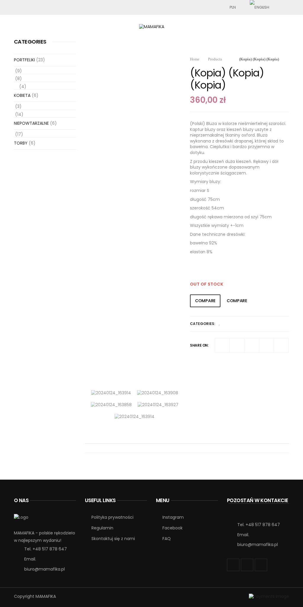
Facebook (172, 528)
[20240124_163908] (157, 393)
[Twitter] (237, 345)
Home (194, 59)
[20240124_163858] (111, 405)
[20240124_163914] (111, 393)
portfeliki (24, 60)
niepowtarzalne (31, 123)
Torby (21, 143)
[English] (259, 7)
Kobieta (22, 95)
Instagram (173, 517)
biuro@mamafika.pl (44, 569)
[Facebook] (222, 345)
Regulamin (102, 528)
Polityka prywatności (112, 517)
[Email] (281, 345)
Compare (205, 301)
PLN (233, 7)
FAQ (166, 539)
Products (215, 59)
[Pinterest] (266, 345)
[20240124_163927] (158, 405)
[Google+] (251, 345)
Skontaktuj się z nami (113, 539)
